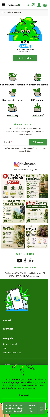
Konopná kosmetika (12, 352)
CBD (5, 348)
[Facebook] (25, 260)
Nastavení (24, 395)
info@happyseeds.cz (33, 276)
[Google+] (31, 260)
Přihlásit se (38, 142)
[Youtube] (19, 260)
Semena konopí (10, 344)
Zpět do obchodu (25, 58)
